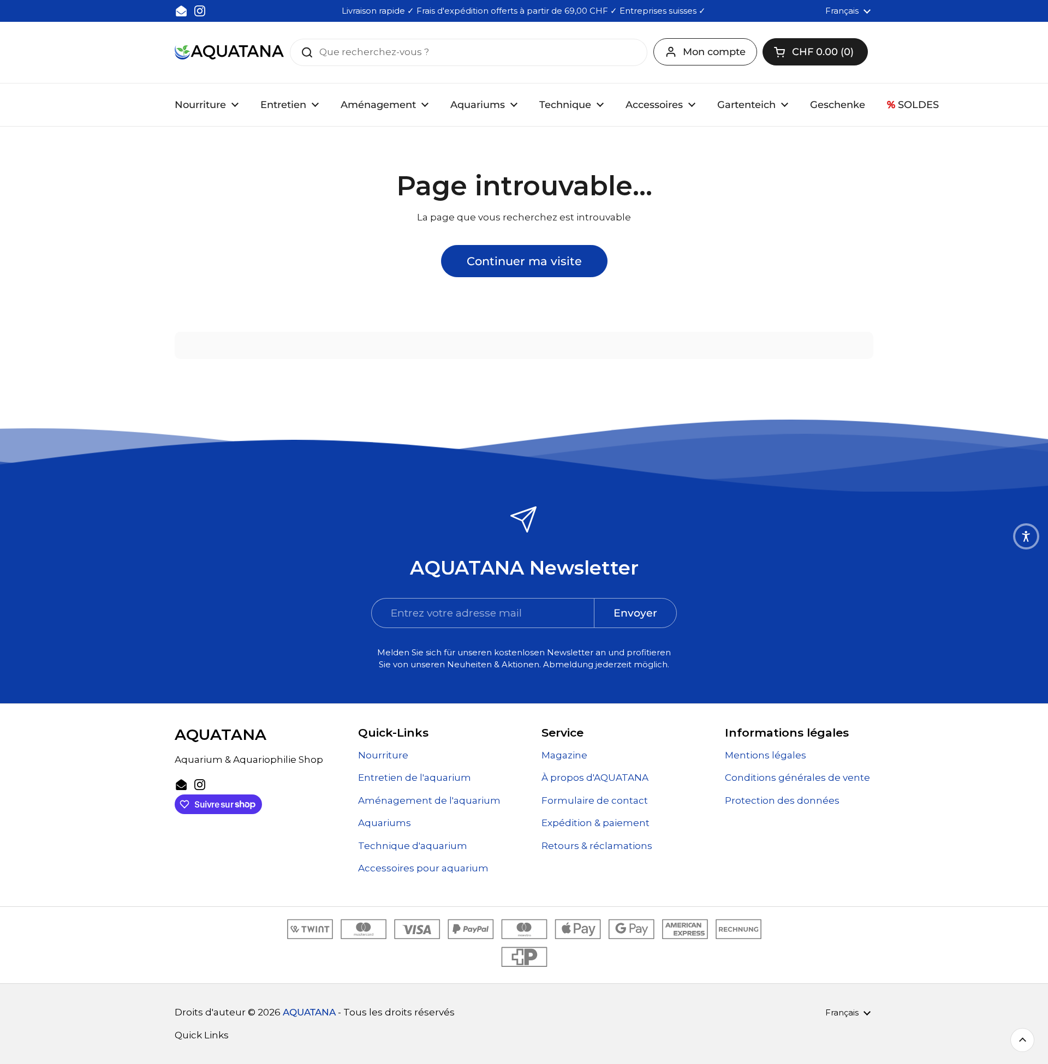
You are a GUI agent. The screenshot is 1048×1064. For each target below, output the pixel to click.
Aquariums (384, 822)
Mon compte (714, 52)
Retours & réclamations (596, 845)
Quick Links (202, 1035)
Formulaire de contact (594, 800)
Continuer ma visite (524, 261)
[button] (815, 51)
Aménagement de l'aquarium (429, 800)
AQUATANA (309, 1012)
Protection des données (782, 800)
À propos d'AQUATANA (594, 777)
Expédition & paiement (595, 822)
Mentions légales (765, 755)
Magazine (564, 755)
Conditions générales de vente (797, 777)
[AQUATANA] (229, 52)
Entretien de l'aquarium (414, 777)
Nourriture (383, 755)
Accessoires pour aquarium (423, 868)
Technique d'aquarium (412, 845)
